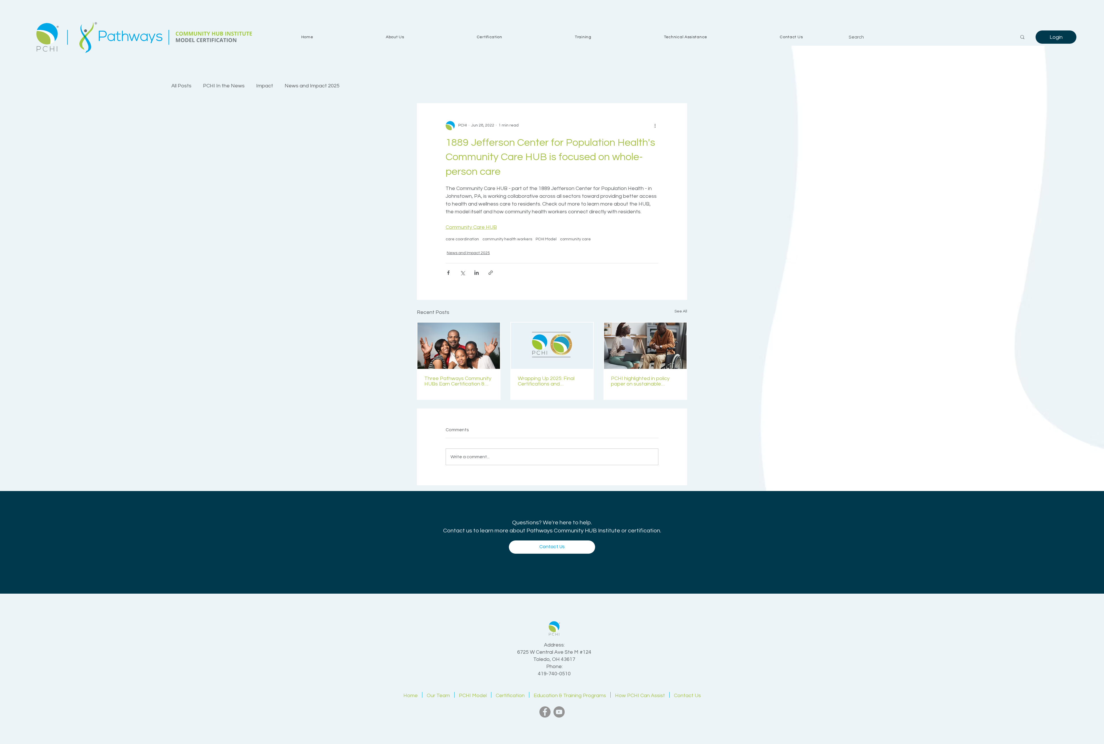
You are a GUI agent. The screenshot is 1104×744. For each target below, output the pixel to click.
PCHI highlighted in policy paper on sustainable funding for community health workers (640, 381)
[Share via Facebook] (448, 272)
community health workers (507, 239)
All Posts (181, 86)
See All (680, 311)
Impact (264, 86)
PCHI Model (546, 239)
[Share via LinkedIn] (476, 272)
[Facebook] (545, 712)
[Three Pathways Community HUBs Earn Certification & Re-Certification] (458, 346)
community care (575, 239)
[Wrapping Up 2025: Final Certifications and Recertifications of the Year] (552, 346)
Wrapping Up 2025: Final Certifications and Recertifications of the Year (550, 381)
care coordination (462, 239)
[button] (395, 37)
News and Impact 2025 (312, 86)
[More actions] (654, 125)
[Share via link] (490, 272)
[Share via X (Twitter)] (462, 272)
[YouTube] (559, 712)
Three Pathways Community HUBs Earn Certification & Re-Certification (457, 381)
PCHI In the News (224, 86)
